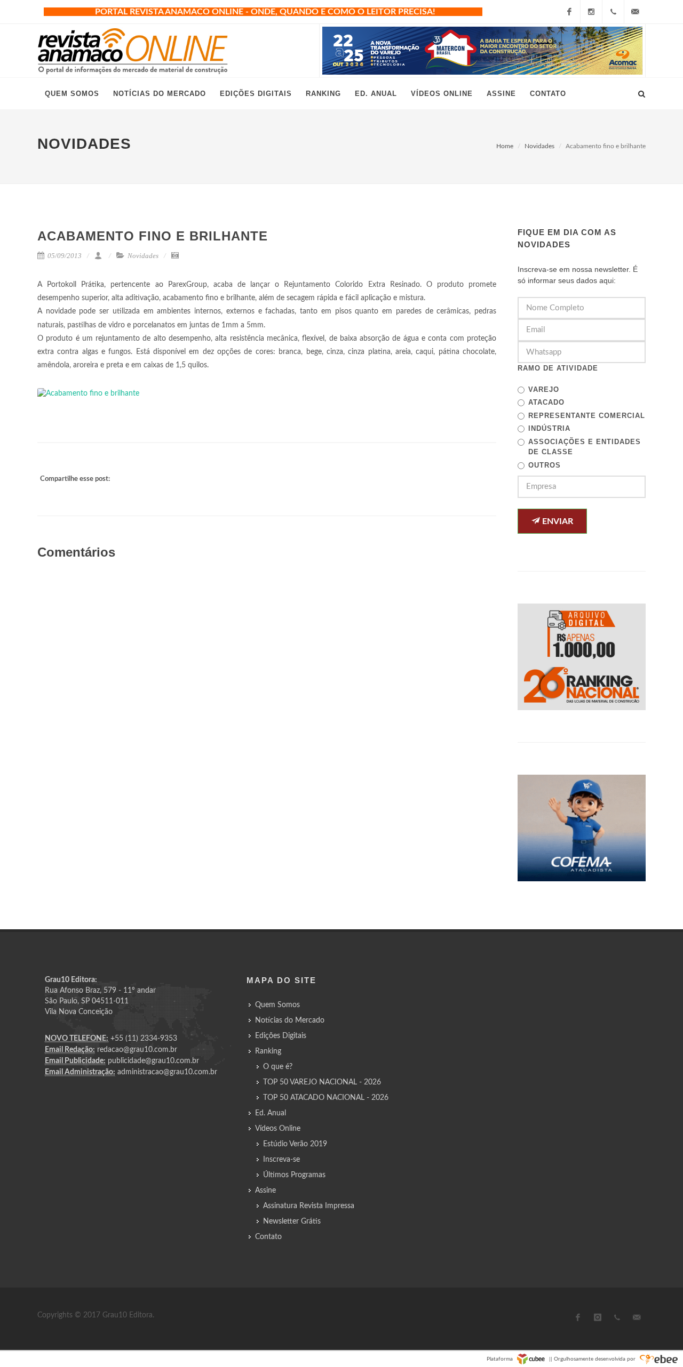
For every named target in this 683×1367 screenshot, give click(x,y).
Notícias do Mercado (289, 1020)
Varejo (543, 389)
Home (504, 146)
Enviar (556, 521)
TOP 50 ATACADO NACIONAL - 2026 (325, 1097)
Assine (265, 1190)
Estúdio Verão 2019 (295, 1144)
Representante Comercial (586, 416)
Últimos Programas (294, 1175)
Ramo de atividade (558, 368)
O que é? (277, 1067)
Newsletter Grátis (292, 1221)
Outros (544, 465)
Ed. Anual (270, 1113)
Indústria (549, 428)
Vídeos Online (277, 1128)
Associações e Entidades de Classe (584, 447)
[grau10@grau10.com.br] (635, 11)
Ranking (268, 1051)
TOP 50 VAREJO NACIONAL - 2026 (322, 1082)
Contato (268, 1237)
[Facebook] (569, 11)
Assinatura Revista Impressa (308, 1206)
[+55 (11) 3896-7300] (613, 11)
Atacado (546, 402)
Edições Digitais (280, 1036)
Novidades (539, 146)
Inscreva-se (281, 1159)
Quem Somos (277, 1005)
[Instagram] (591, 11)
